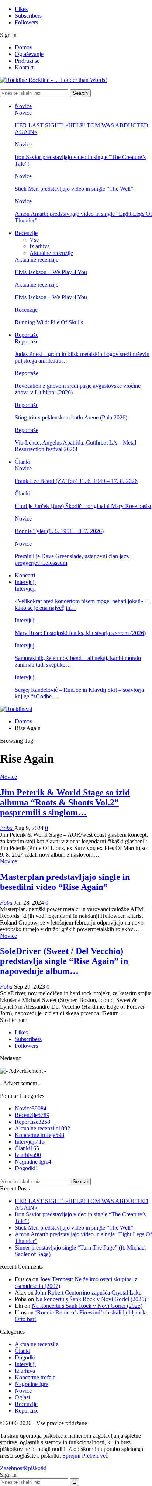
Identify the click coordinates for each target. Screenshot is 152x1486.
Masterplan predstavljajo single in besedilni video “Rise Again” (65, 882)
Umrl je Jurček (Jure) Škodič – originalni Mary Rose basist (83, 506)
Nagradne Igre (33, 1161)
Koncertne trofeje (39, 1135)
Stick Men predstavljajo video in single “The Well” (74, 189)
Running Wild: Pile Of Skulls (49, 322)
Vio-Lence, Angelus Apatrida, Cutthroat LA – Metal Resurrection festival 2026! (75, 445)
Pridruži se (27, 61)
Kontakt (24, 67)
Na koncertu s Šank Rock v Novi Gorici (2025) (90, 1299)
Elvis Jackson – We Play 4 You (51, 272)
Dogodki (26, 1168)
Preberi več (95, 1455)
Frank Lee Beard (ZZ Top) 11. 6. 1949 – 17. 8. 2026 (76, 481)
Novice (23, 106)
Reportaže (26, 335)
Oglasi (22, 1397)
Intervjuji (25, 582)
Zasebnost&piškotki (23, 1468)
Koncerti (25, 575)
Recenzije (26, 233)
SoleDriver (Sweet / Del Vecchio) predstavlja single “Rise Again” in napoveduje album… (64, 961)
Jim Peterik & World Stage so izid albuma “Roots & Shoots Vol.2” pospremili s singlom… (65, 802)
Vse (34, 239)
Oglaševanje (29, 54)
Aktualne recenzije (51, 253)
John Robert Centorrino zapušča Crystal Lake (88, 1292)
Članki (22, 462)
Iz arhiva (40, 246)
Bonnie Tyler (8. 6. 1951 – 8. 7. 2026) (59, 531)
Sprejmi (71, 1455)
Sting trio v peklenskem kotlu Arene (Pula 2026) (71, 417)
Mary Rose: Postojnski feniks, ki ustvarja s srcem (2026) (80, 633)
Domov (23, 47)
